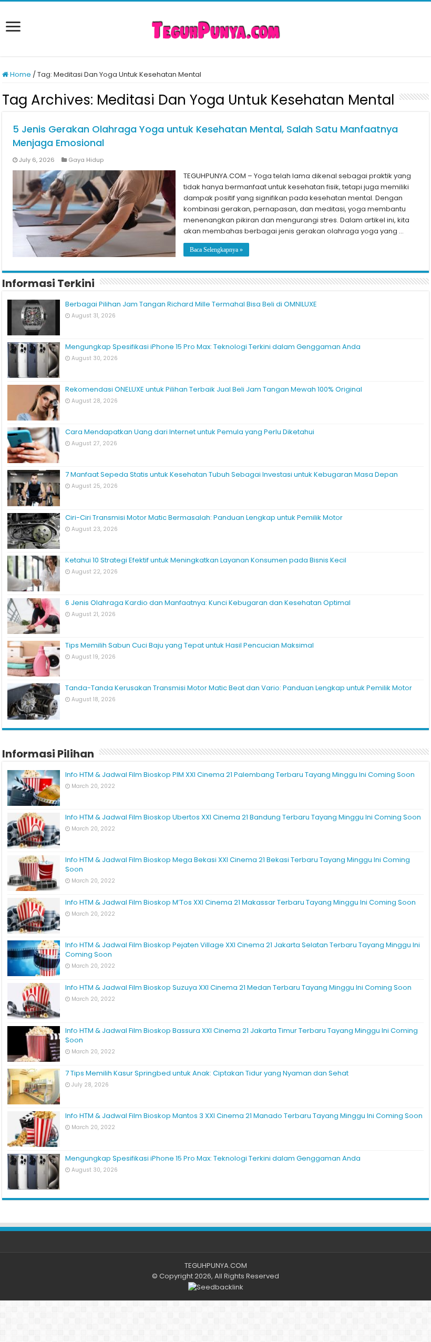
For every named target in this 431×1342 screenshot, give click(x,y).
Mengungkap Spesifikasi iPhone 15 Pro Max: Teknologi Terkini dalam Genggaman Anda (213, 347)
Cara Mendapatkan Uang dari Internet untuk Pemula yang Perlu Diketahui (189, 432)
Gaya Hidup (86, 160)
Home (19, 74)
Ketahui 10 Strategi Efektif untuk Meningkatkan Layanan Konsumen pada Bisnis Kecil (205, 560)
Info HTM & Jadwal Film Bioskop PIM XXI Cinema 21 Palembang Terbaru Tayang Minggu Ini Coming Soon (240, 775)
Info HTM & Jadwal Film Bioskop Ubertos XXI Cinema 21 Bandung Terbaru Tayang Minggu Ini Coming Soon (243, 817)
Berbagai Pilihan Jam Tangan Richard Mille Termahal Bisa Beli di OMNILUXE (191, 304)
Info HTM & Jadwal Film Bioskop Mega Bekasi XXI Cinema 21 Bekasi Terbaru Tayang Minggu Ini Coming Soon (237, 864)
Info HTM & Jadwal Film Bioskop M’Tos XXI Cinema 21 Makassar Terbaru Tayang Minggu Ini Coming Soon (240, 902)
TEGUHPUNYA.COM (215, 1266)
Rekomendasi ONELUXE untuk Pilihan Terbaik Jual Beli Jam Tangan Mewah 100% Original (213, 389)
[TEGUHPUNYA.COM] (215, 29)
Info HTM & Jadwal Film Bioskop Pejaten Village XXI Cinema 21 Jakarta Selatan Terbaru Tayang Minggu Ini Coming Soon (242, 949)
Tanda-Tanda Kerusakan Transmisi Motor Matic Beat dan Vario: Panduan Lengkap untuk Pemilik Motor (238, 688)
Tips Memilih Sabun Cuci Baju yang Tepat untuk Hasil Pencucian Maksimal (189, 645)
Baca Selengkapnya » (216, 249)
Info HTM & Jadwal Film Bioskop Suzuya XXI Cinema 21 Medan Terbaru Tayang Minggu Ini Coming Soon (238, 987)
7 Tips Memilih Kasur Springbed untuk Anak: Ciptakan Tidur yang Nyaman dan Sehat (206, 1073)
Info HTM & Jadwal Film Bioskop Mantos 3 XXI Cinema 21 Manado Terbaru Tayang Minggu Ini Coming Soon (244, 1116)
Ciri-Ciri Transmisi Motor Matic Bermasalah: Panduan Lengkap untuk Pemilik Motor (204, 518)
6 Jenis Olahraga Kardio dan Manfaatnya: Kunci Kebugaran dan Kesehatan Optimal (208, 603)
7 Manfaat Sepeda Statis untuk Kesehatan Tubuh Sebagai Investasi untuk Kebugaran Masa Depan (231, 474)
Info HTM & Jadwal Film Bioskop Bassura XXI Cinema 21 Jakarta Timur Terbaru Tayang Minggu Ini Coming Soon (241, 1035)
